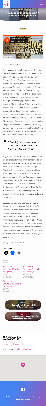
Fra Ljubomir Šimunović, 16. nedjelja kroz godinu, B (12, 283)
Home (14, 9)
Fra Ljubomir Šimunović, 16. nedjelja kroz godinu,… (24, 306)
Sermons (20, 9)
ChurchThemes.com (23, 399)
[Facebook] (23, 389)
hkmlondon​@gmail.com (24, 349)
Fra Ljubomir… (29, 9)
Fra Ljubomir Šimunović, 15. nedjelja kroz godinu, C (12, 269)
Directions (18, 344)
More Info (8, 344)
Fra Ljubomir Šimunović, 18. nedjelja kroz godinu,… (22, 317)
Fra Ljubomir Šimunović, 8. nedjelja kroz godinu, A (31, 269)
